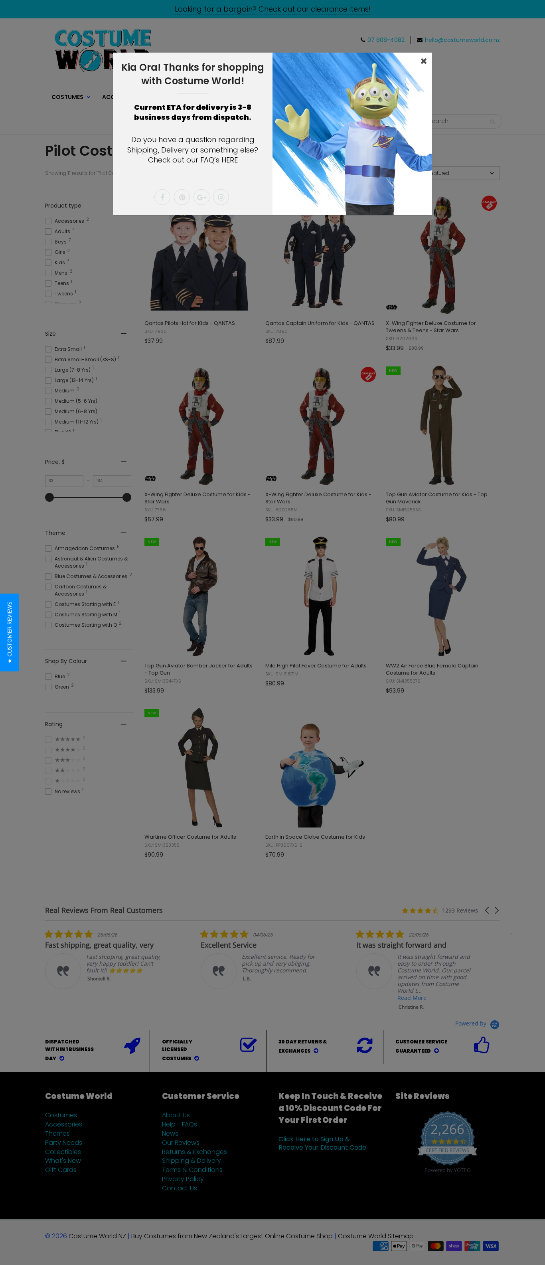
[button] (9, 632)
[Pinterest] (182, 197)
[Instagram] (221, 197)
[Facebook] (162, 197)
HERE (229, 160)
